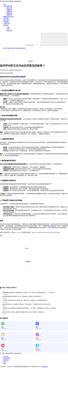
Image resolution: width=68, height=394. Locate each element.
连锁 (2, 327)
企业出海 (6, 20)
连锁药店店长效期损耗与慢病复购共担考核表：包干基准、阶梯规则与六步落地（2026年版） (29, 308)
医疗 (2, 349)
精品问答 (9, 30)
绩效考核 (9, 13)
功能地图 (44, 366)
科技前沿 (6, 360)
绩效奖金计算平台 (8, 16)
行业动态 (6, 356)
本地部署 (6, 22)
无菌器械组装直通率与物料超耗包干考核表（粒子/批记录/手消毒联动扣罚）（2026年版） (28, 292)
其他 (4, 363)
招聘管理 (9, 15)
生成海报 (28, 261)
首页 (4, 4)
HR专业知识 (7, 358)
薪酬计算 (9, 11)
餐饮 (2, 338)
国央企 (37, 349)
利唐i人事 (26, 108)
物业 (37, 338)
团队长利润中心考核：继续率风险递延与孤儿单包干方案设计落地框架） (23, 312)
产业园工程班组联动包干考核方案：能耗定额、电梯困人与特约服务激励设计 (25, 300)
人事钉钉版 (6, 23)
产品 (8, 27)
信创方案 (6, 18)
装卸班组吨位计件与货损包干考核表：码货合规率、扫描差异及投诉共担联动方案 (26, 304)
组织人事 (9, 8)
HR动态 (5, 25)
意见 (18, 77)
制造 (37, 327)
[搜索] (54, 39)
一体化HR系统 (7, 6)
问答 (8, 28)
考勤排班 (9, 9)
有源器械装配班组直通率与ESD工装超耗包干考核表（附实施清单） (22, 296)
